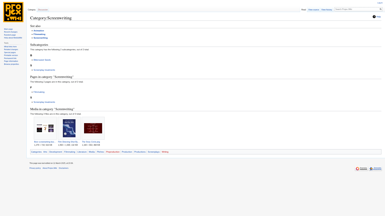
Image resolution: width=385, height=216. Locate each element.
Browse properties (11, 64)
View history (326, 10)
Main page (8, 29)
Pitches (100, 152)
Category (32, 10)
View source (313, 10)
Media (92, 152)
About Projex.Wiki (50, 168)
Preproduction (113, 152)
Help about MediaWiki (13, 38)
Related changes (11, 49)
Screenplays (154, 152)
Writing (165, 152)
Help (378, 16)
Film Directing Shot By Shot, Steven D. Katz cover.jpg (69, 142)
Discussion (43, 10)
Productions (140, 152)
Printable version (11, 55)
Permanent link (10, 58)
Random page (10, 35)
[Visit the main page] (13, 12)
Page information (11, 61)
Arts (45, 152)
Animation (39, 30)
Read (303, 10)
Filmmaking (39, 34)
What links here (10, 47)
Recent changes (10, 32)
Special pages (10, 52)
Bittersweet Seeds (42, 60)
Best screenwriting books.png (45, 142)
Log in (380, 3)
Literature (82, 152)
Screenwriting (41, 38)
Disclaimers (63, 168)
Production (127, 152)
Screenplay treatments (44, 70)
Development (55, 152)
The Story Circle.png (91, 142)
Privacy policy (35, 168)
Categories (36, 152)
